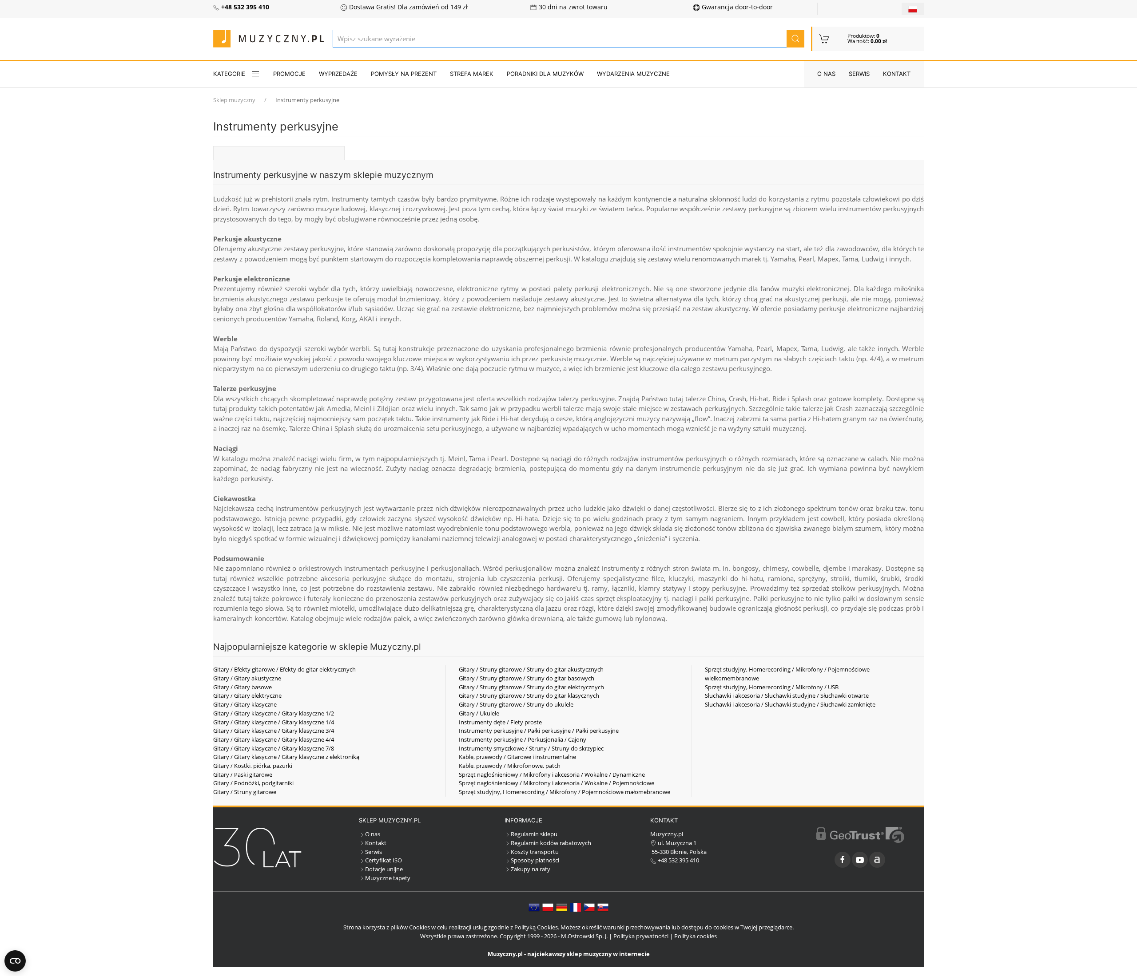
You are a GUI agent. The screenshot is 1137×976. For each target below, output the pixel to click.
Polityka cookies (695, 936)
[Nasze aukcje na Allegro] (877, 860)
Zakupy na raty (530, 869)
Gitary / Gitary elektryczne (247, 695)
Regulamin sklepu (534, 834)
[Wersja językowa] (913, 9)
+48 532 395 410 (677, 860)
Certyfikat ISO (383, 860)
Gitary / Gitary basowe (242, 687)
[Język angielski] (534, 907)
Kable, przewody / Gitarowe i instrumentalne (517, 757)
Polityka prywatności (640, 936)
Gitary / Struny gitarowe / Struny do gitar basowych (526, 678)
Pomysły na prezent (404, 73)
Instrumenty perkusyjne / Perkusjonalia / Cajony (522, 739)
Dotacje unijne (384, 869)
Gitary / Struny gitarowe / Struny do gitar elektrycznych (531, 687)
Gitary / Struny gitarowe (244, 792)
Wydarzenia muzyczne (633, 73)
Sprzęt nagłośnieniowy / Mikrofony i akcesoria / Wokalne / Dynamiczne (552, 774)
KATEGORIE (229, 73)
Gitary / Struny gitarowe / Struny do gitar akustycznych (531, 669)
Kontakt (896, 73)
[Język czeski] (589, 907)
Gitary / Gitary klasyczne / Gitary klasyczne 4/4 (273, 739)
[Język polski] (547, 907)
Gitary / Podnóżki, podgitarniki (253, 783)
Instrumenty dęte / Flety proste (500, 722)
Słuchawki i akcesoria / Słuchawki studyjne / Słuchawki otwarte (787, 695)
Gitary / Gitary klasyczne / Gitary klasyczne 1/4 (273, 722)
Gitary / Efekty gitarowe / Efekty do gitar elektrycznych (284, 669)
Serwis (859, 73)
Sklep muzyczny (234, 100)
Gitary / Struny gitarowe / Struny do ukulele (516, 704)
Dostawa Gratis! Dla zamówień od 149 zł (407, 7)
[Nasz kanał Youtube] (860, 860)
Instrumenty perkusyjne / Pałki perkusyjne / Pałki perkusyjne (539, 731)
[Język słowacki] (602, 907)
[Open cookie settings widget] (15, 961)
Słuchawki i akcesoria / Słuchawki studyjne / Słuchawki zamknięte (790, 704)
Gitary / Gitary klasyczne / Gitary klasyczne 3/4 (273, 731)
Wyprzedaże (338, 73)
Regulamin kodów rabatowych (551, 843)
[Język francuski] (575, 907)
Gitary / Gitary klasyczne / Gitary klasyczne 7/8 (273, 748)
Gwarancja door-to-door (736, 7)
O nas (826, 73)
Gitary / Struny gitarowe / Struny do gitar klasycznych (529, 695)
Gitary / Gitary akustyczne (247, 678)
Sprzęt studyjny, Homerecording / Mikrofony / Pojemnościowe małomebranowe (564, 792)
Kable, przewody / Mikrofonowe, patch (510, 766)
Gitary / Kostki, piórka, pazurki (252, 766)
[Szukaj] (795, 38)
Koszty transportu (535, 852)
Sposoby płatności (535, 860)
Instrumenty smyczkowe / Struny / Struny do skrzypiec (531, 748)
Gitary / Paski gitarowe (242, 774)
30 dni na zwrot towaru (572, 7)
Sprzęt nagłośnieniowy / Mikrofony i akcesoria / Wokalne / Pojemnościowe (556, 783)
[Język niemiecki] (561, 907)
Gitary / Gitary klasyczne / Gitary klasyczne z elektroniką (286, 757)
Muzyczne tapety (387, 878)
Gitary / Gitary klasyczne (245, 704)
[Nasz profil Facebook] (843, 860)
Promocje (289, 73)
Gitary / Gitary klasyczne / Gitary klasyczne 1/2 (273, 713)
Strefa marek (471, 73)
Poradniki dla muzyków (545, 73)
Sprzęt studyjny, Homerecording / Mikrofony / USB (772, 687)
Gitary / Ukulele (479, 713)
